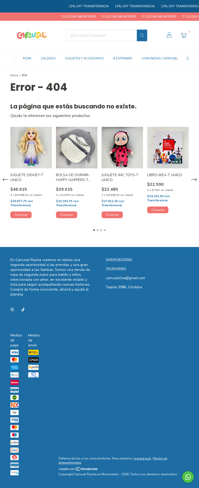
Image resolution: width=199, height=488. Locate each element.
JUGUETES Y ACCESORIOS (84, 58)
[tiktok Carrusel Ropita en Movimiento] (23, 309)
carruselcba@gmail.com (125, 278)
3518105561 (116, 268)
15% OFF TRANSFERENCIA (85, 6)
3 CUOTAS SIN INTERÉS (75, 17)
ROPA (27, 58)
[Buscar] (142, 35)
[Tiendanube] (79, 470)
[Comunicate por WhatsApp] (188, 477)
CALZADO (48, 58)
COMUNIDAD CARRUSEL (159, 58)
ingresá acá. (142, 458)
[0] (183, 35)
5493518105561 (119, 259)
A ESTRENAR (122, 58)
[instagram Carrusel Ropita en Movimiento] (12, 309)
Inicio (14, 75)
